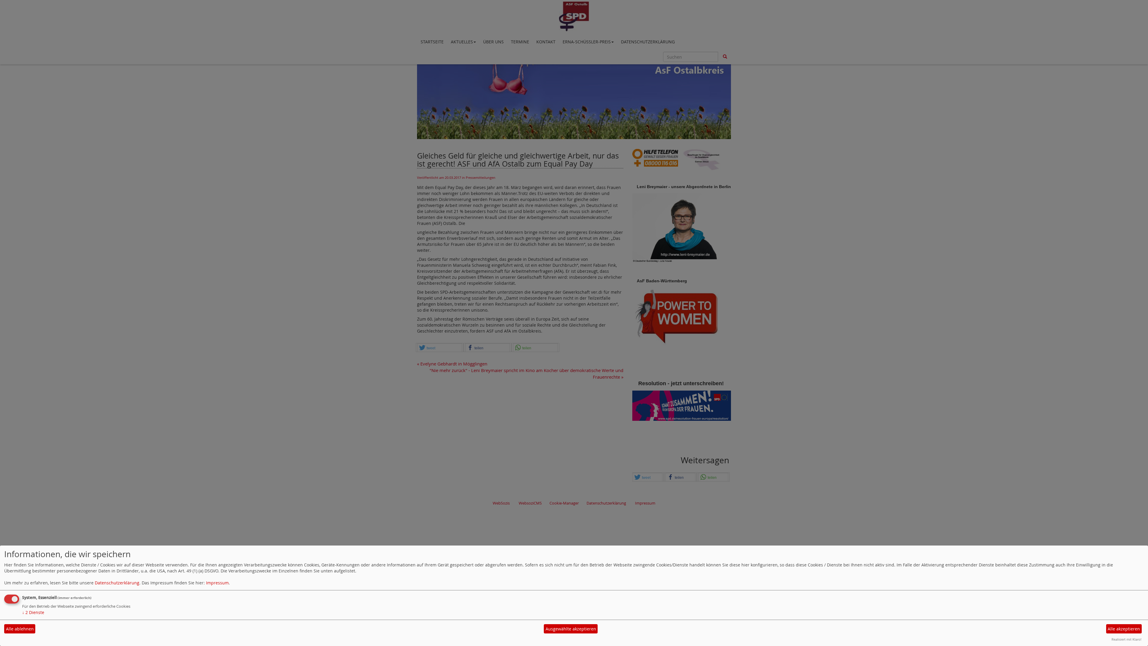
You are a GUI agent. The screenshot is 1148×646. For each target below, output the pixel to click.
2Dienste (33, 612)
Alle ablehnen (20, 629)
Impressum (217, 583)
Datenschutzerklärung (117, 583)
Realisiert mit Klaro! (1126, 639)
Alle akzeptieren (1124, 629)
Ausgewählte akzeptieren (571, 629)
